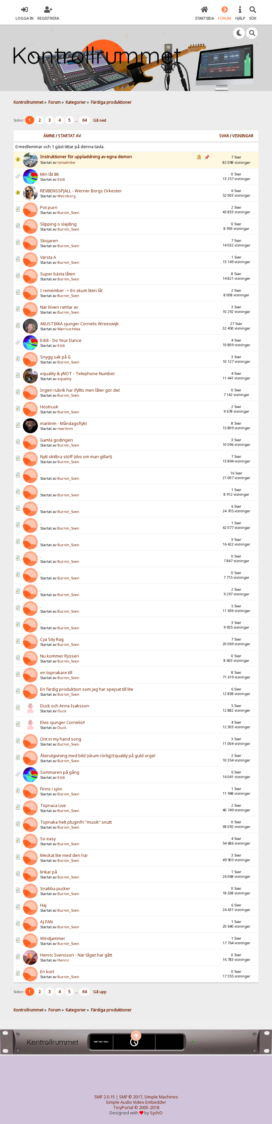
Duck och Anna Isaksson (64, 706)
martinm (65, 428)
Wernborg (66, 196)
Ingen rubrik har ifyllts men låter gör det (80, 390)
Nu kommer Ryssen (59, 656)
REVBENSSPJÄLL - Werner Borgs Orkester (81, 191)
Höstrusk (49, 407)
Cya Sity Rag (52, 639)
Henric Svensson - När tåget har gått (76, 955)
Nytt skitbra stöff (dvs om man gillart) (76, 457)
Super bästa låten (57, 274)
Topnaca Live (53, 805)
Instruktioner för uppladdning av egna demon (86, 156)
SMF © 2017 (130, 1097)
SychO (156, 1113)
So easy (48, 839)
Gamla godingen (56, 440)
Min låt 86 (49, 174)
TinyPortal (123, 1107)
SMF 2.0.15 (104, 1097)
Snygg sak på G (55, 357)
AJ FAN (46, 922)
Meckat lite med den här (64, 855)
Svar (224, 136)
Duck (61, 711)
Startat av (69, 136)
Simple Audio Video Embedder (136, 1102)
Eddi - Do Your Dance (61, 340)
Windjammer (52, 938)
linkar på (48, 872)
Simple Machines (161, 1097)
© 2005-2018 (146, 1107)
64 (84, 120)
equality (64, 378)
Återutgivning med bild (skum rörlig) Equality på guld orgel (97, 756)
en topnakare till (56, 672)
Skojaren (49, 241)
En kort (47, 971)
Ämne (49, 136)
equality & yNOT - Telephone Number (77, 373)
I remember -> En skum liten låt (71, 290)
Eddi (61, 179)
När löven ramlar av (59, 307)
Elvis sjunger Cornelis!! (62, 722)
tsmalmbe (66, 162)
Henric (63, 960)
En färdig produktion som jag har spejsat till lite (86, 689)
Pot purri (48, 207)
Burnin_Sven (68, 212)
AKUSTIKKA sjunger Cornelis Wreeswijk (79, 324)
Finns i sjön (51, 789)
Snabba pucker (55, 888)
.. (41, 523)
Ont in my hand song (60, 739)
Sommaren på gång (59, 772)
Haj (43, 905)
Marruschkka (68, 329)
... (77, 120)
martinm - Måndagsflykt (63, 423)
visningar (242, 136)
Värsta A (48, 257)
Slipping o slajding (58, 224)
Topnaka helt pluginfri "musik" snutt (76, 822)
